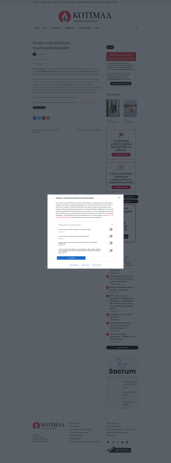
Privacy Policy (96, 265)
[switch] (110, 229)
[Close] (120, 198)
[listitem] (85, 225)
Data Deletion (74, 265)
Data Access (85, 265)
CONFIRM (71, 258)
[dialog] (85, 231)
